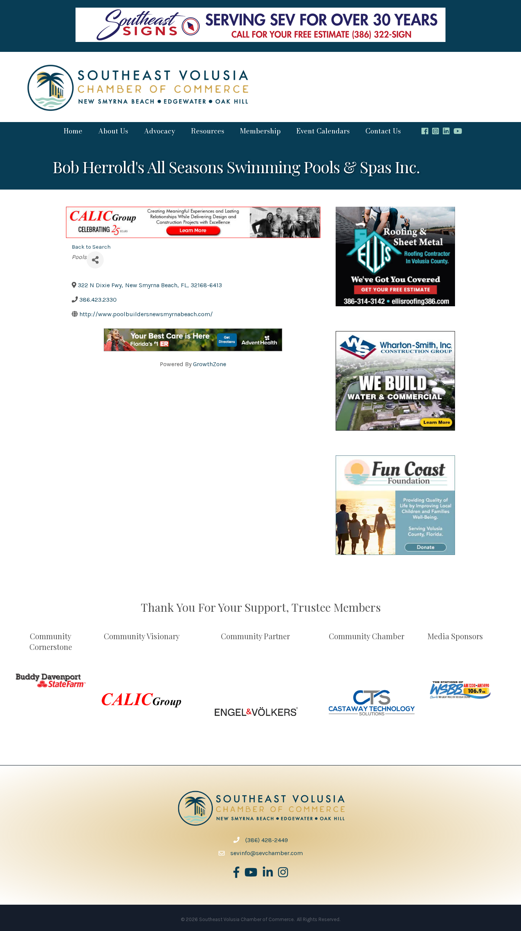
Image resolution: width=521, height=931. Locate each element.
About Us (113, 131)
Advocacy (159, 131)
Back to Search (91, 247)
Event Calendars (323, 131)
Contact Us (383, 131)
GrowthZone (209, 364)
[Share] (95, 260)
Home (73, 131)
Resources (207, 131)
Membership (260, 131)
